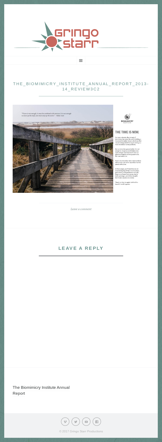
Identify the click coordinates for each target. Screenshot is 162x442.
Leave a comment (81, 209)
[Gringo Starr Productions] (81, 36)
